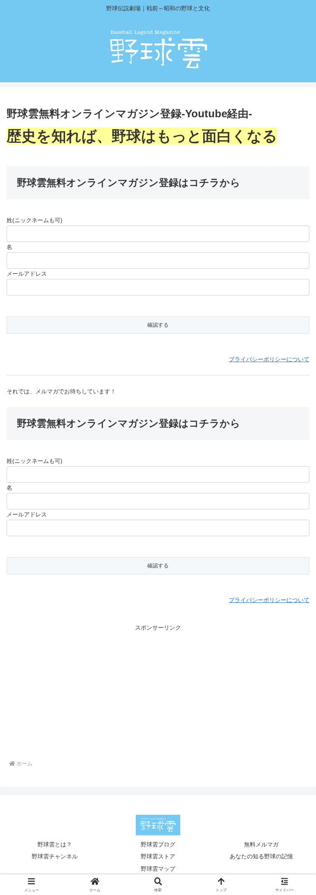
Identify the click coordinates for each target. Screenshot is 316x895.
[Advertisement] (158, 691)
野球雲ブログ (158, 844)
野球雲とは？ (54, 844)
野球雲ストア (158, 856)
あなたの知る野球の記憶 (261, 856)
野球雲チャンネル (55, 856)
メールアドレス (27, 273)
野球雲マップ (158, 868)
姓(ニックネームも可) (35, 220)
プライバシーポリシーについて (269, 359)
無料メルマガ (261, 844)
